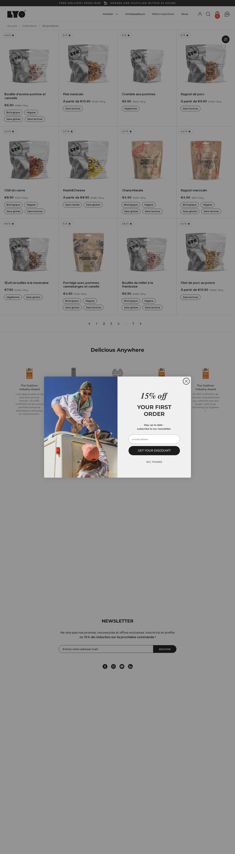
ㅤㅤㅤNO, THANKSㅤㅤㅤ (154, 461)
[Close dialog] (186, 381)
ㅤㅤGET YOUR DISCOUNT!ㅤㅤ (154, 450)
